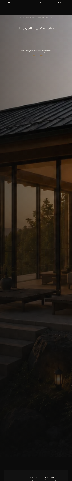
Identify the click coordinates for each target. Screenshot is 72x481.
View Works (41, 55)
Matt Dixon (36, 2)
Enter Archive (31, 55)
